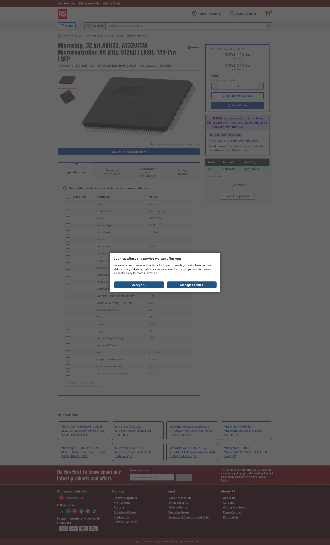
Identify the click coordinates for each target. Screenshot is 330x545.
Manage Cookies (191, 285)
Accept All (139, 285)
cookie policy (125, 273)
